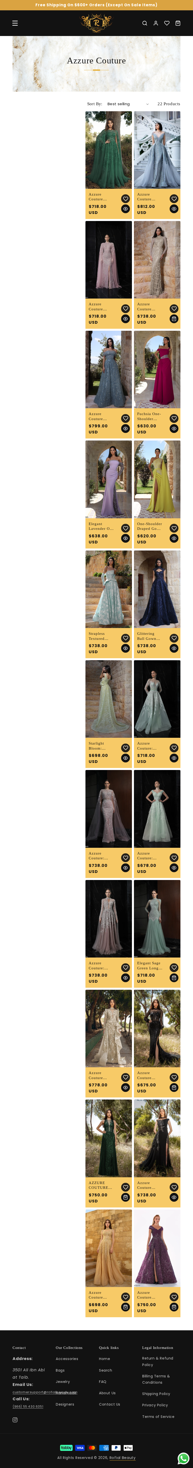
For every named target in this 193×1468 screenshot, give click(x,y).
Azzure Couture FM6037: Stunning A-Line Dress (99, 197)
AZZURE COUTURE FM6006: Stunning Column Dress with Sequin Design (101, 1185)
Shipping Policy (156, 1393)
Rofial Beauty (123, 1457)
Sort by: (95, 103)
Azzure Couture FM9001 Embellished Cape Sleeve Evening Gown (100, 307)
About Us (107, 1393)
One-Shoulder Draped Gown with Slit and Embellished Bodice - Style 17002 (150, 526)
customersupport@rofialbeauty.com (45, 1392)
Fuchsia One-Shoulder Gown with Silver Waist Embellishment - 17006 (150, 416)
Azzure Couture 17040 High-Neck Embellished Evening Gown (148, 307)
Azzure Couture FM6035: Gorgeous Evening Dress (97, 1075)
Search (105, 1370)
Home (104, 1358)
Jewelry (63, 1381)
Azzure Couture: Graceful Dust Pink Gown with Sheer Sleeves (101, 966)
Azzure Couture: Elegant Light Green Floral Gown (149, 746)
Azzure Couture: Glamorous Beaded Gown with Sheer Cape (101, 856)
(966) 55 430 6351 (28, 1406)
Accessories (67, 1358)
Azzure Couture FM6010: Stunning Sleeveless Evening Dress (146, 1185)
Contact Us (109, 1404)
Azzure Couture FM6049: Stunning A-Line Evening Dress (101, 1295)
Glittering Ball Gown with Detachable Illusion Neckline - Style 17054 (148, 636)
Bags (60, 1370)
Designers (65, 1404)
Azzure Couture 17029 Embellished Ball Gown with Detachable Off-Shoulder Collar (100, 416)
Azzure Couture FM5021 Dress (144, 197)
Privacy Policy (155, 1405)
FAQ (103, 1381)
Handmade (66, 1393)
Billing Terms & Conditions (156, 1379)
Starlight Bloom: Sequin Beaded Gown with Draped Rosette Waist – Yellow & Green (101, 746)
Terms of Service (158, 1416)
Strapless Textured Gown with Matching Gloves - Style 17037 (101, 636)
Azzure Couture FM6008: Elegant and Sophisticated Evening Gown (149, 1075)
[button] (15, 23)
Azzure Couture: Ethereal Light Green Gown (150, 856)
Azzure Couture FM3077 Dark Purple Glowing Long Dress (149, 1295)
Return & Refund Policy (157, 1361)
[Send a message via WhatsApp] (183, 1458)
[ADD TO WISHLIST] (125, 198)
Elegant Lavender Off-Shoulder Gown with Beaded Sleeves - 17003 (101, 526)
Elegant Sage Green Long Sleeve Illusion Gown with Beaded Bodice (150, 966)
